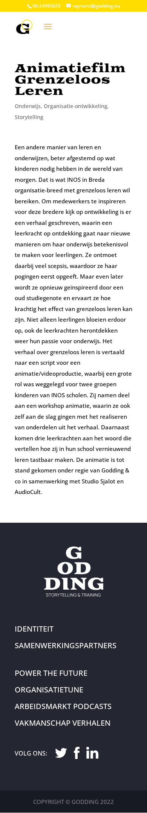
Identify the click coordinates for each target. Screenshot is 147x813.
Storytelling (29, 117)
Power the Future (51, 673)
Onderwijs (28, 106)
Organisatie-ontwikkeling (75, 106)
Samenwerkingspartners (65, 645)
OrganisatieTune (49, 689)
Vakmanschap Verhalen (62, 723)
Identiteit (34, 629)
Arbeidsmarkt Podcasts (63, 706)
